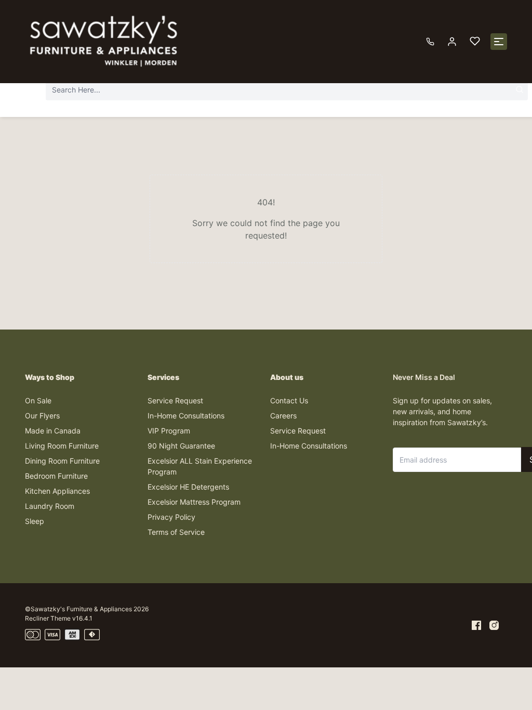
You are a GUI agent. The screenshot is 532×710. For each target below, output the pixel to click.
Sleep (34, 521)
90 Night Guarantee (181, 445)
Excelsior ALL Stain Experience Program (200, 466)
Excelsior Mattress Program (194, 501)
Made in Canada (53, 430)
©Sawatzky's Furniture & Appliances (78, 609)
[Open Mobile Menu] (498, 41)
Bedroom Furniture (56, 475)
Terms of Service (176, 532)
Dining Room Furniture (62, 460)
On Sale (38, 400)
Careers (283, 415)
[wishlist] (475, 41)
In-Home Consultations (186, 415)
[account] (452, 41)
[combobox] (287, 89)
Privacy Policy (171, 516)
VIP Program (169, 430)
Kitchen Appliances (57, 491)
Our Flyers (42, 415)
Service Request (175, 400)
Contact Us (289, 400)
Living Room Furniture (62, 445)
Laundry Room (49, 506)
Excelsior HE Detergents (188, 486)
